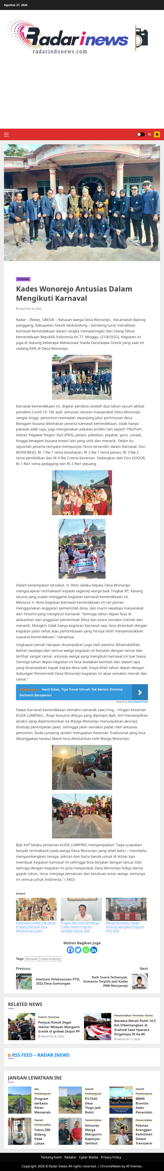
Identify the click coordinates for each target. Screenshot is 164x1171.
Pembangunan (43, 1093)
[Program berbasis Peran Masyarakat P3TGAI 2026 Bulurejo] (19, 1100)
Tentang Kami (51, 1157)
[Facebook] (70, 949)
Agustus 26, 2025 (52, 1036)
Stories (149, 1015)
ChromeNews (110, 1166)
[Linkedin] (93, 949)
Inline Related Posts (138, 701)
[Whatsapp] (85, 949)
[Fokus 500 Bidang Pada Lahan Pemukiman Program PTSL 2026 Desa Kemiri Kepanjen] (19, 1131)
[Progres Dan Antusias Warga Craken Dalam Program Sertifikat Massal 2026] (81, 909)
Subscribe (157, 134)
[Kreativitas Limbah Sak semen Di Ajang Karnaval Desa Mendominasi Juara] (36, 909)
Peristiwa (23, 279)
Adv (36, 1089)
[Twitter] (78, 949)
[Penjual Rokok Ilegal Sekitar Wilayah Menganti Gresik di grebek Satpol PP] (21, 1026)
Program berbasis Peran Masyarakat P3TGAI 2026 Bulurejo (44, 1112)
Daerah (89, 1089)
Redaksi (70, 1157)
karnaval (32, 959)
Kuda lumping (50, 959)
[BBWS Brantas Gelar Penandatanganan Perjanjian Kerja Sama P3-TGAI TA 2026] (121, 1100)
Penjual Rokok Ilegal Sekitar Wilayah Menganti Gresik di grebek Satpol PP (59, 1027)
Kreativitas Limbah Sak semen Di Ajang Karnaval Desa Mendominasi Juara (36, 927)
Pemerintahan (122, 1015)
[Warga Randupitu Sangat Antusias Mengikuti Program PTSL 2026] (126, 909)
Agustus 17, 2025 (128, 1039)
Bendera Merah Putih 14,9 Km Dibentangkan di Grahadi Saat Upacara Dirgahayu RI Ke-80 (135, 1027)
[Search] (149, 134)
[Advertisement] (82, 93)
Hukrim (42, 1017)
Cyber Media (88, 1157)
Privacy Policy (111, 1157)
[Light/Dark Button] (141, 134)
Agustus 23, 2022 (30, 308)
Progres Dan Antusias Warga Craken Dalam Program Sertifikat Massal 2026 (80, 927)
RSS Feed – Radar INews (41, 1055)
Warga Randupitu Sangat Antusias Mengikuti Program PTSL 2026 (125, 927)
